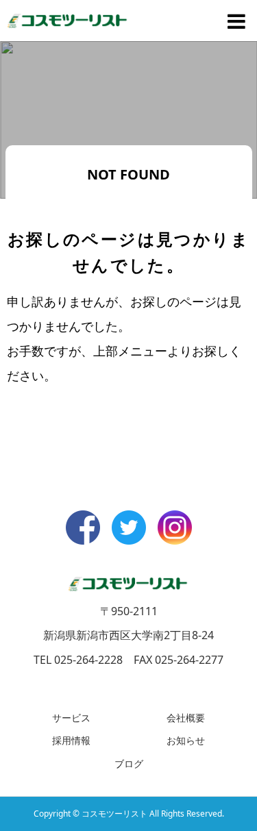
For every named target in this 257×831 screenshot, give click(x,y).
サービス (71, 717)
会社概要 (186, 717)
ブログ (128, 763)
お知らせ (186, 740)
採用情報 (71, 740)
